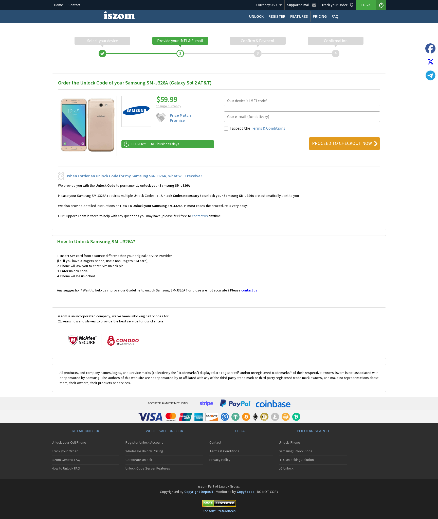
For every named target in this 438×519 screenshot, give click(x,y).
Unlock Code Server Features (147, 468)
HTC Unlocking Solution (296, 459)
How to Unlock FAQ (66, 468)
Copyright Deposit (198, 491)
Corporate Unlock (138, 459)
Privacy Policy (219, 459)
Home (58, 5)
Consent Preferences (219, 511)
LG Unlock (286, 468)
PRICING (320, 16)
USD (266, 5)
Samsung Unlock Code (296, 451)
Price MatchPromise (180, 118)
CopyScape (245, 491)
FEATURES (299, 16)
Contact (74, 5)
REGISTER (276, 16)
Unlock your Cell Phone (69, 442)
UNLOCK (256, 16)
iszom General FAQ (66, 459)
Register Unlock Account (144, 442)
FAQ (335, 16)
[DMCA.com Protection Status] (219, 504)
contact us (200, 216)
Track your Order (65, 451)
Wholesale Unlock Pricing (144, 451)
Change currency (168, 106)
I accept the (257, 128)
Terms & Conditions (268, 128)
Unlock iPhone (289, 442)
